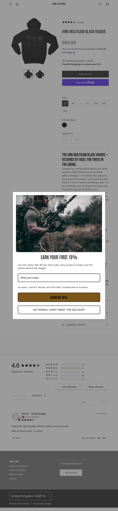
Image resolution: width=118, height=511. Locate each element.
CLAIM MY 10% (59, 297)
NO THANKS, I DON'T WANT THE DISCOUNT (59, 310)
